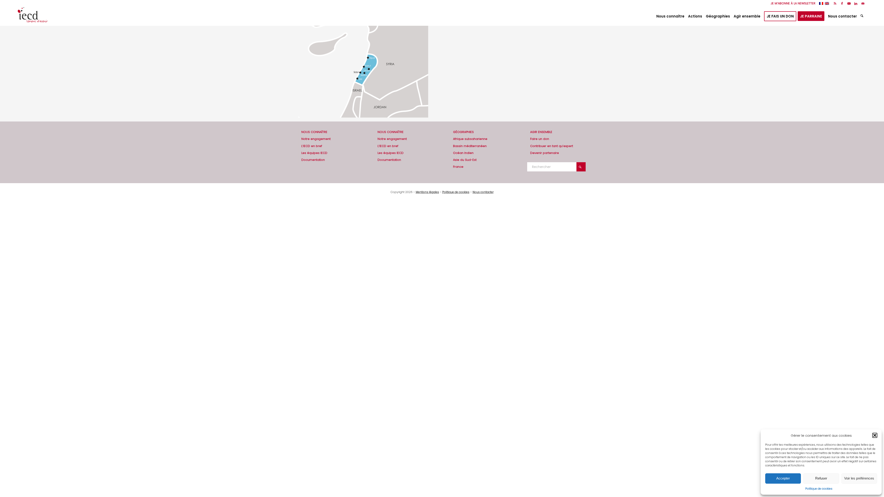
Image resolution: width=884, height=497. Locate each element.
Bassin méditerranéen (470, 146)
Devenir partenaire (544, 153)
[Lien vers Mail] (862, 3)
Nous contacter (483, 192)
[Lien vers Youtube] (849, 3)
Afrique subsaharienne (470, 139)
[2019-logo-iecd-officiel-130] (33, 16)
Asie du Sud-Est (465, 160)
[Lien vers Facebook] (842, 3)
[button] (874, 435)
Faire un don (539, 139)
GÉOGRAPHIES (463, 132)
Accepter (783, 478)
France (458, 167)
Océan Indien (463, 153)
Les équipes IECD (314, 153)
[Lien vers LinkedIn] (855, 3)
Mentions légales (427, 192)
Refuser (821, 478)
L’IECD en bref (311, 146)
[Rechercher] (862, 16)
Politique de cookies (818, 489)
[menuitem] (791, 3)
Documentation (313, 160)
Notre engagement (316, 139)
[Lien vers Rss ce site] (835, 3)
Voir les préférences (859, 478)
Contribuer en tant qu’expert (551, 146)
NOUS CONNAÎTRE (314, 132)
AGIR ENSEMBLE (541, 132)
